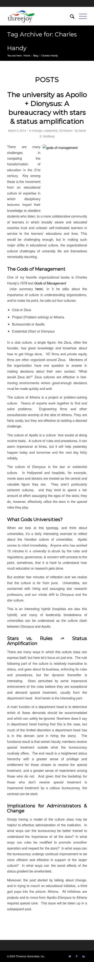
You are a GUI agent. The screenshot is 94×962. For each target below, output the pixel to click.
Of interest (65, 130)
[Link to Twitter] (69, 956)
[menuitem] (69, 16)
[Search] (69, 16)
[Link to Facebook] (76, 956)
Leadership (51, 130)
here (38, 288)
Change (37, 130)
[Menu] (80, 16)
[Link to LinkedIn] (83, 956)
